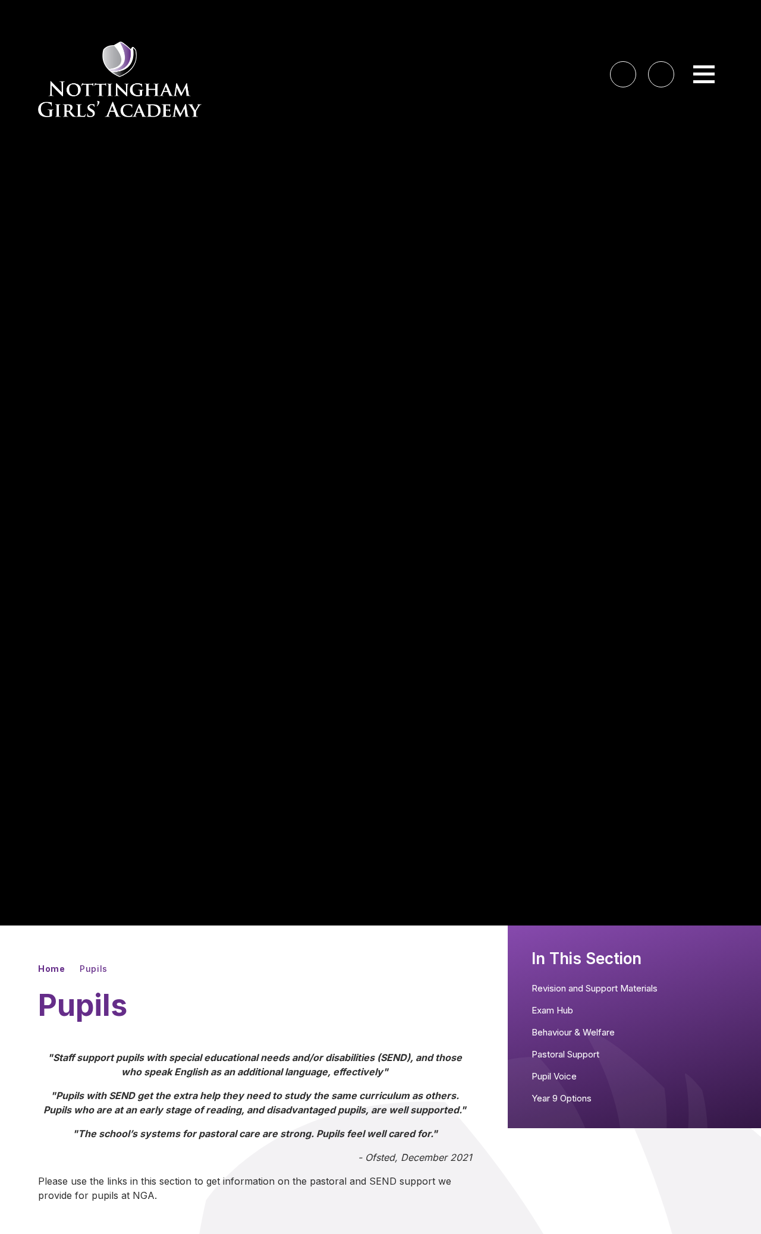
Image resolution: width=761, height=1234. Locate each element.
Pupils (94, 969)
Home (51, 969)
